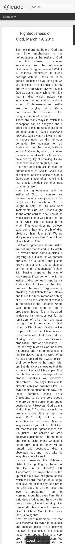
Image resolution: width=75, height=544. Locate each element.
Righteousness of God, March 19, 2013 (35, 36)
